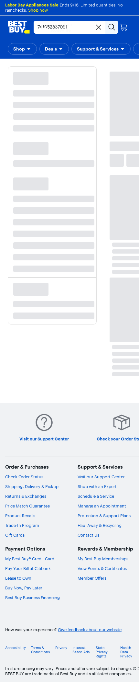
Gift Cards (15, 535)
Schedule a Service (96, 496)
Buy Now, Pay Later (23, 587)
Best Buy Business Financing (32, 597)
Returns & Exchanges (25, 496)
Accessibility (15, 648)
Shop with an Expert (97, 486)
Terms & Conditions (40, 650)
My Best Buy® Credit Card (29, 558)
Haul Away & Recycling (100, 525)
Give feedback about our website (90, 629)
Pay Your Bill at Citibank (28, 568)
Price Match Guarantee (27, 505)
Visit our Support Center (101, 476)
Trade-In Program (22, 525)
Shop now (38, 10)
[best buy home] (19, 27)
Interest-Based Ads (81, 650)
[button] (22, 49)
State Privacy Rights (102, 652)
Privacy (61, 648)
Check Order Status (24, 476)
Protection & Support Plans (104, 515)
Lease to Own (18, 578)
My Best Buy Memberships (103, 558)
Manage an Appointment (102, 505)
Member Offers (92, 578)
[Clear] (98, 27)
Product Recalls (20, 515)
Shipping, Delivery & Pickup (32, 486)
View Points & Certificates (102, 568)
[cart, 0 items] (123, 27)
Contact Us (88, 535)
